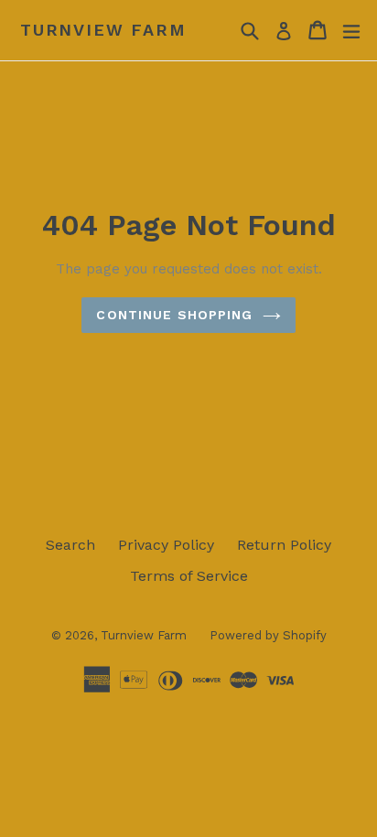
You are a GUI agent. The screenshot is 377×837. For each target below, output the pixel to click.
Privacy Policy (166, 544)
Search (70, 544)
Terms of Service (189, 576)
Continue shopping (174, 314)
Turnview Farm (103, 29)
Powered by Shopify (268, 635)
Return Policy (284, 544)
